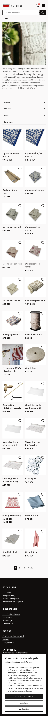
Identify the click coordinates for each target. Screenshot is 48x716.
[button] (43, 5)
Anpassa (24, 709)
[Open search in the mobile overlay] (24, 12)
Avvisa (24, 703)
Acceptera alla (24, 697)
